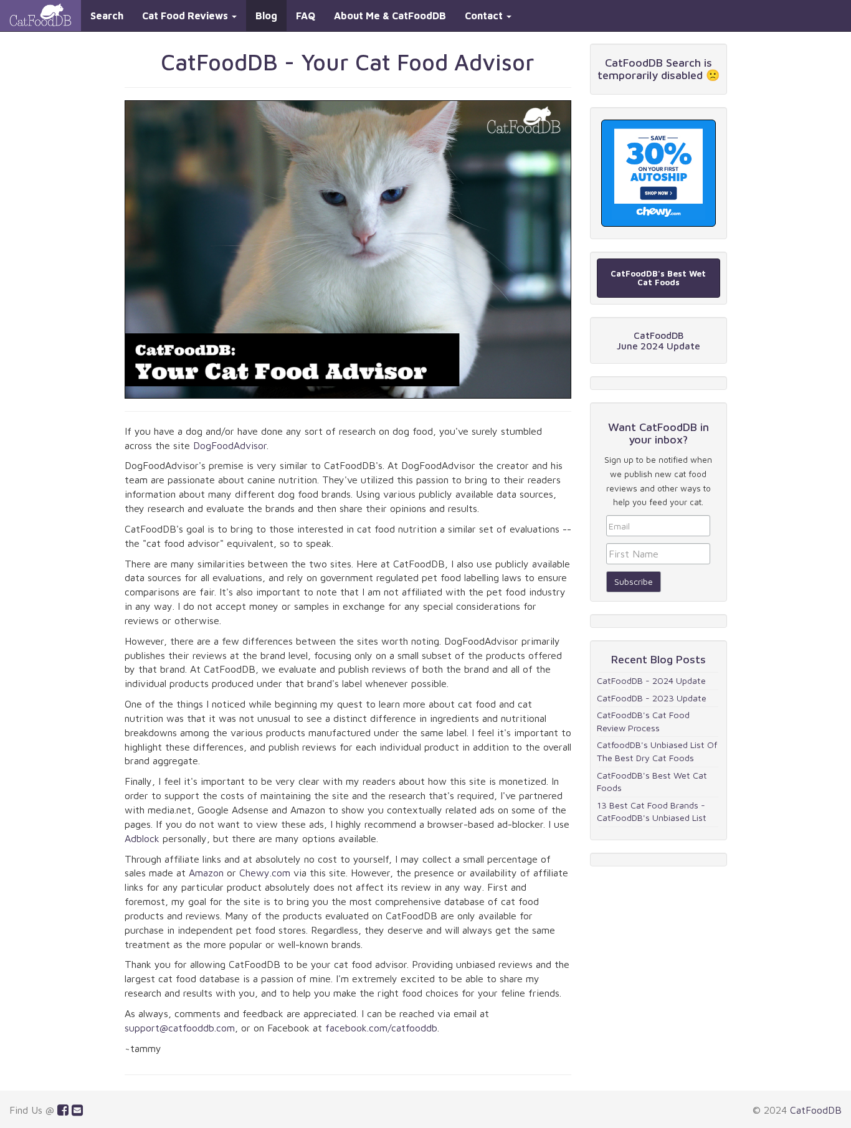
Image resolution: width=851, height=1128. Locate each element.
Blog (266, 15)
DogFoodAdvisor (230, 445)
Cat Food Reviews (186, 15)
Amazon (206, 872)
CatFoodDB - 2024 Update (651, 680)
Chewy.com (264, 872)
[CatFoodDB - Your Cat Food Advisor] (40, 15)
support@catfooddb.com (180, 1027)
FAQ (305, 15)
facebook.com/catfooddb (381, 1027)
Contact (485, 15)
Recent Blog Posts (658, 659)
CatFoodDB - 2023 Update (651, 698)
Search (106, 15)
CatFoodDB (816, 1110)
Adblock (142, 838)
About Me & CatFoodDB (390, 15)
